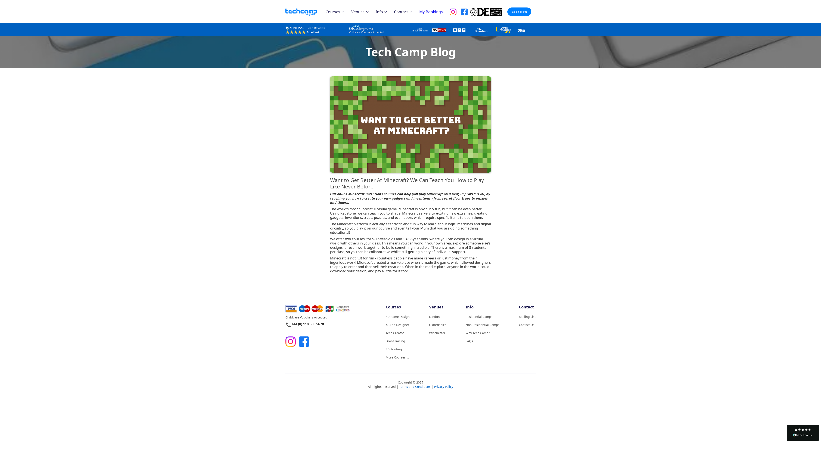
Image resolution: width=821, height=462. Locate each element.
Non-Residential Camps (482, 325)
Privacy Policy (443, 387)
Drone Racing (395, 341)
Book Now (519, 12)
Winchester (437, 333)
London (434, 317)
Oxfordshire (437, 325)
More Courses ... (397, 357)
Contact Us (526, 325)
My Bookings (431, 11)
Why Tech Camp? (478, 333)
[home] (305, 12)
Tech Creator (395, 333)
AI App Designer (397, 325)
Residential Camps (479, 317)
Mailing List (527, 317)
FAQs (469, 341)
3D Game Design (398, 317)
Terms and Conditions (415, 387)
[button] (803, 433)
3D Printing (394, 349)
